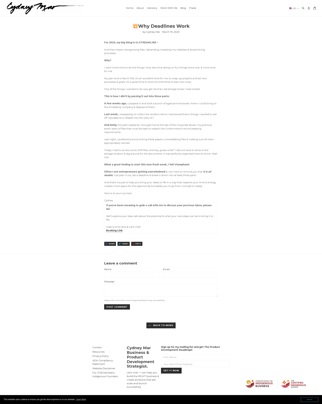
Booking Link (114, 230)
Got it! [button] (309, 399)
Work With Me (168, 8)
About (140, 8)
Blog (183, 8)
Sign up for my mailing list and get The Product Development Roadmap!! (190, 348)
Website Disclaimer (103, 368)
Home (129, 8)
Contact (97, 347)
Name (107, 269)
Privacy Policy (100, 356)
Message (109, 281)
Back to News (162, 325)
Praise (192, 8)
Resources (98, 351)
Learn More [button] (81, 399)
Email (166, 269)
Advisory (152, 8)
